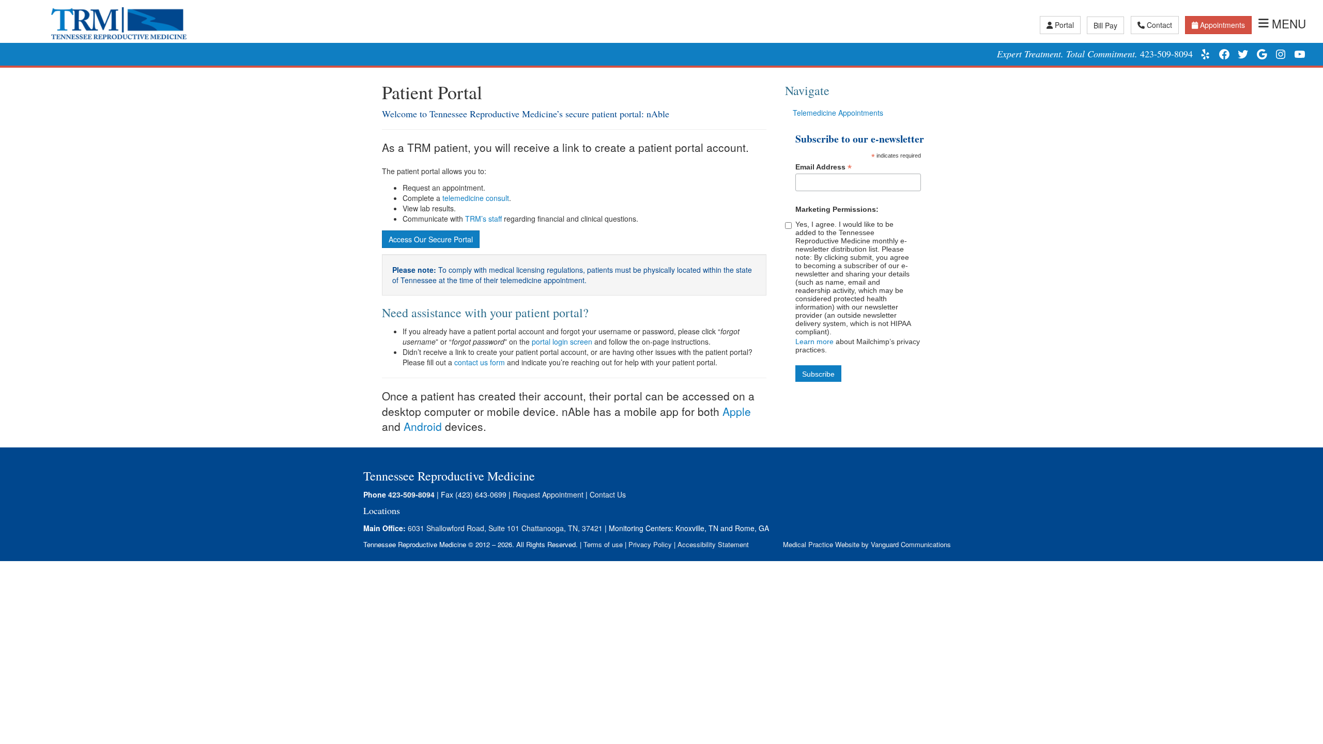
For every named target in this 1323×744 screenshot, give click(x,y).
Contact (1159, 25)
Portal (1064, 25)
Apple (736, 411)
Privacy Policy (650, 544)
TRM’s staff (483, 218)
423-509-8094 (1166, 54)
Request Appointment (548, 494)
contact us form (478, 362)
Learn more (814, 341)
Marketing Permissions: (837, 209)
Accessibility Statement (713, 544)
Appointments (1222, 25)
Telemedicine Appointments (838, 112)
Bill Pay (1105, 25)
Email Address (823, 167)
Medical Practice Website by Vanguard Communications (867, 544)
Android (423, 426)
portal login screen (561, 341)
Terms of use (603, 544)
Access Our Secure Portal (431, 239)
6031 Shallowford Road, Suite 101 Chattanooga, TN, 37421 (505, 528)
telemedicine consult (475, 198)
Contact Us (608, 494)
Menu (1289, 23)
